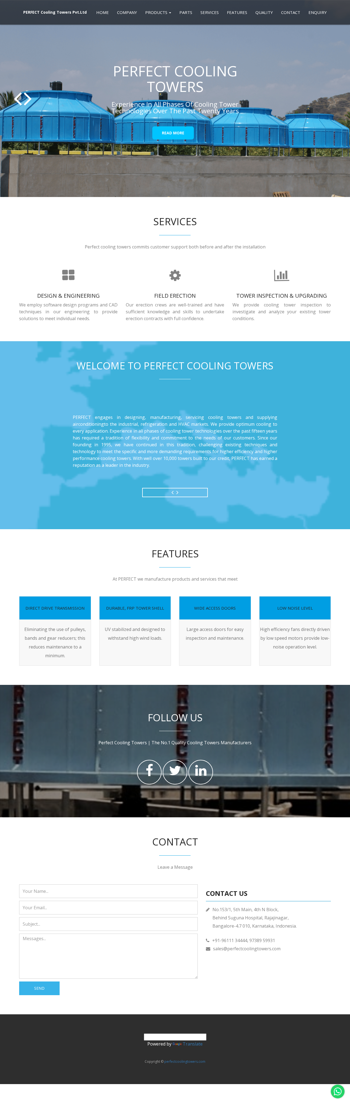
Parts (185, 12)
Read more (173, 132)
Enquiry (317, 12)
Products (156, 12)
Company (127, 12)
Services (209, 12)
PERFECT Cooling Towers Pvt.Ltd (55, 12)
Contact (290, 12)
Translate (193, 1044)
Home (102, 12)
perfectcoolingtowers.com (184, 1061)
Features (237, 12)
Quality (264, 12)
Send (39, 988)
